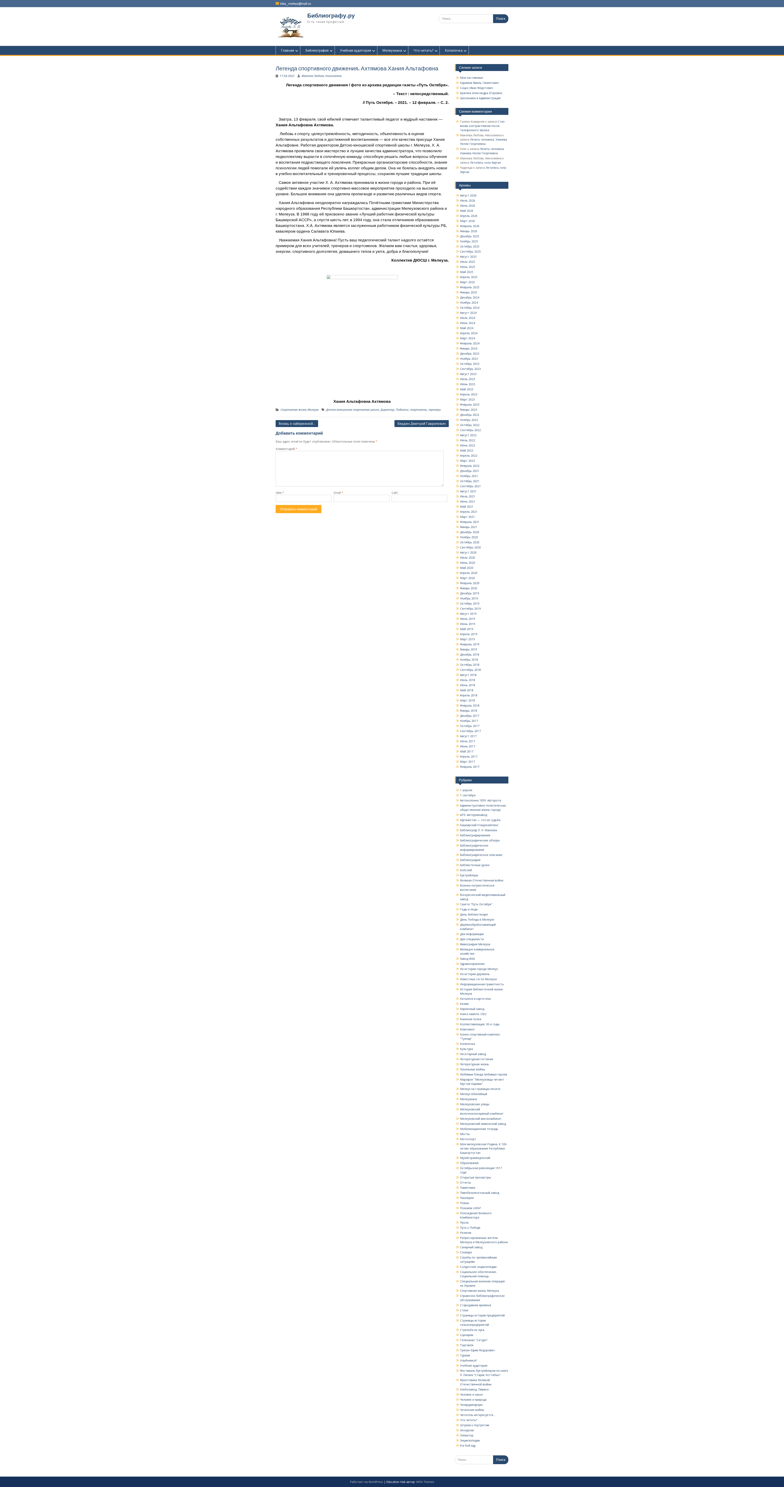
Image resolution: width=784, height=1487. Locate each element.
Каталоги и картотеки (475, 999)
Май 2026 (466, 211)
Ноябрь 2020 (469, 537)
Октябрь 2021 (469, 481)
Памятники (467, 1188)
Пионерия (467, 1198)
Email (338, 493)
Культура (466, 1049)
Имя (280, 493)
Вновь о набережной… (297, 423)
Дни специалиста (472, 939)
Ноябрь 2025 (469, 241)
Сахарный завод (471, 1247)
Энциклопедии (470, 1440)
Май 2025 (466, 272)
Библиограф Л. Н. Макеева (478, 830)
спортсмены (418, 410)
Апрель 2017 (468, 756)
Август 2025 (468, 257)
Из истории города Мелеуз (479, 969)
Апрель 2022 (468, 455)
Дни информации (472, 934)
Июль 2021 (467, 496)
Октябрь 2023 (469, 364)
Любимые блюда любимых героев (483, 1074)
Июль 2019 (467, 619)
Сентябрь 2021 (470, 486)
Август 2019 (468, 614)
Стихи (464, 1310)
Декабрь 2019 (469, 593)
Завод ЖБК (467, 959)
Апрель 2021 (468, 512)
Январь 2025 (468, 292)
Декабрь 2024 (469, 297)
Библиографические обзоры (480, 840)
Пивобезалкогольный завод (479, 1193)
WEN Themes (425, 1482)
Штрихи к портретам (474, 1425)
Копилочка (453, 50)
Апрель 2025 (468, 277)
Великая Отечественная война (481, 880)
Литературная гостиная (476, 1059)
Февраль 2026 (469, 226)
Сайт (395, 493)
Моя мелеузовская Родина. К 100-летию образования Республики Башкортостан (483, 1148)
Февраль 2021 (469, 522)
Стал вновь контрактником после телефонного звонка (482, 126)
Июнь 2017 (467, 746)
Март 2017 (467, 761)
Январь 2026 (468, 231)
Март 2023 (467, 399)
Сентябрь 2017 (470, 731)
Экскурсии (467, 1430)
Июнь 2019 (467, 624)
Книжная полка (470, 1019)
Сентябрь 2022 (470, 430)
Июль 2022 (467, 440)
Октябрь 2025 (469, 246)
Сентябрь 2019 (470, 608)
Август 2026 (468, 195)
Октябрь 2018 (469, 665)
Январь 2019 (468, 649)
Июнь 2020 (467, 563)
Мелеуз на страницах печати (480, 1089)
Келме (464, 1004)
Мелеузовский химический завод (483, 1124)
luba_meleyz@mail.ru (295, 4)
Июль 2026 (467, 200)
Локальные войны (472, 1069)
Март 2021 (467, 517)
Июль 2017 (467, 741)
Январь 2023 (468, 410)
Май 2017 (466, 751)
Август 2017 (468, 736)
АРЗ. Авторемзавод (473, 815)
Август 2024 (468, 313)
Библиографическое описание (481, 855)
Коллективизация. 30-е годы (479, 1024)
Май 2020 (466, 568)
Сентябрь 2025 (470, 251)
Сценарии (466, 1335)
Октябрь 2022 (469, 425)
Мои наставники (471, 78)
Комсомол (467, 1029)
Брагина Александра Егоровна (481, 93)
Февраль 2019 (469, 644)
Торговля (466, 1345)
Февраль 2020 (469, 583)
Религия (465, 1233)
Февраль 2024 (469, 343)
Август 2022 (468, 435)
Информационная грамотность (482, 984)
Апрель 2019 (468, 634)
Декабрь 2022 (469, 415)
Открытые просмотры (475, 1177)
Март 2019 (467, 639)
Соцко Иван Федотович (476, 88)
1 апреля (466, 790)
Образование (469, 1163)
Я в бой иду (468, 1445)
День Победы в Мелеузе (477, 919)
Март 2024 (467, 338)
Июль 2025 (467, 262)
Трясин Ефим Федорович (477, 1350)
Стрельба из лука (472, 1330)
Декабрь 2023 (469, 353)
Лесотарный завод (473, 1054)
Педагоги (402, 410)
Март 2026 (467, 221)
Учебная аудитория (355, 50)
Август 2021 (468, 491)
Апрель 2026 (468, 216)
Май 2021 (466, 506)
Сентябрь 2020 (470, 547)
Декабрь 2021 (469, 471)
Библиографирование (475, 835)
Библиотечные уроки (474, 865)
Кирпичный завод (472, 1009)
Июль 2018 (467, 680)
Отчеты (465, 1182)
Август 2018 (468, 675)
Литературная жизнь (474, 1064)
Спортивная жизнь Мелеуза (299, 410)
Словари (466, 1252)
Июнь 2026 (467, 206)
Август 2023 (468, 374)
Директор (387, 410)
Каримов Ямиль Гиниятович (479, 83)
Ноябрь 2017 (469, 721)
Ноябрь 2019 (469, 598)
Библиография (317, 50)
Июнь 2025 (467, 267)
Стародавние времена (475, 1305)
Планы (464, 1203)
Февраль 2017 (469, 767)
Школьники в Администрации (480, 98)
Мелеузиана (392, 50)
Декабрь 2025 (469, 236)
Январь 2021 (468, 527)
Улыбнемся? (468, 1360)
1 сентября (468, 795)
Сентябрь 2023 (470, 369)
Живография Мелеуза (475, 944)
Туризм (465, 1355)
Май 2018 (466, 690)
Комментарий (286, 449)
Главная (287, 50)
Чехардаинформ (471, 1405)
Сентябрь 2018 (470, 670)
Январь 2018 (468, 710)
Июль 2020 (467, 557)
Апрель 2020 (468, 573)
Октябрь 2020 (469, 542)
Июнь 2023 (467, 384)
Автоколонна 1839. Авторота (480, 800)
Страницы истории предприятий (482, 1315)
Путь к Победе (470, 1228)
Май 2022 (466, 450)
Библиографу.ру (331, 15)
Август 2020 (468, 552)
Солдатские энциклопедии (478, 1267)
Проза (464, 1222)
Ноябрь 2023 (469, 359)
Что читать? (423, 50)
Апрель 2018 (468, 695)
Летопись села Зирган (485, 162)
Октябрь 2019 (469, 603)
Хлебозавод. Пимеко (474, 1389)
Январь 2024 (468, 348)
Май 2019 (466, 629)
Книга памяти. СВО (473, 1014)
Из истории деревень (475, 974)
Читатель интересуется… (477, 1415)
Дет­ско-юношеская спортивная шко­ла (352, 410)
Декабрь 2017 (469, 716)
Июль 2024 (467, 318)
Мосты (465, 1134)
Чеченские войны (472, 1410)
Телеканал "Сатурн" (474, 1340)
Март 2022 (467, 461)
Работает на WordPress (366, 1482)
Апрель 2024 (468, 333)
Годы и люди (469, 909)
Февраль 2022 (469, 466)
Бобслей (466, 870)
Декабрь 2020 (469, 532)
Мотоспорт (468, 1139)
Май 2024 (466, 328)
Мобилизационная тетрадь (479, 1129)
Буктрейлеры (469, 875)
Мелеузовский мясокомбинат (480, 1119)
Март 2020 (467, 578)
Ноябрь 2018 (469, 659)
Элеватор (466, 1435)
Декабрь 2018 (469, 654)
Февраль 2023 (469, 404)
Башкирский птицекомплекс (479, 825)
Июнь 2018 (467, 685)
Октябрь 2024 (469, 308)
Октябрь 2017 (469, 726)
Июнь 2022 (467, 445)
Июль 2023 (467, 379)
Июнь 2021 (467, 501)
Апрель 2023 (468, 394)
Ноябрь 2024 (469, 302)
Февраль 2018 (469, 705)
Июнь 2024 (467, 323)
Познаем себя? (470, 1208)
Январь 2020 (468, 588)
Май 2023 (466, 389)
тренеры (435, 410)
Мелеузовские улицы (474, 1104)
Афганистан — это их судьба (480, 820)
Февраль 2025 (469, 287)
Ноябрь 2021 (469, 476)
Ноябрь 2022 (469, 420)
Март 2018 (467, 700)
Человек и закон (471, 1394)
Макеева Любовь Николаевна (322, 76)
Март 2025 (467, 282)
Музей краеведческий (475, 1158)
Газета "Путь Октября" (476, 904)
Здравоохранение (472, 964)
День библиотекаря (474, 914)
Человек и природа (473, 1400)
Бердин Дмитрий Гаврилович (422, 423)
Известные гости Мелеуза (478, 979)
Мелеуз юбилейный (473, 1094)
